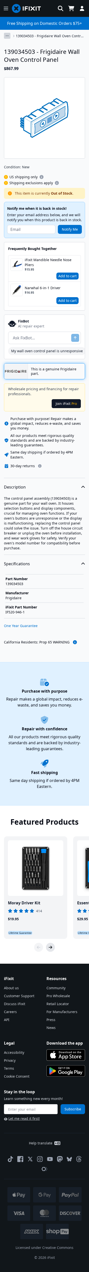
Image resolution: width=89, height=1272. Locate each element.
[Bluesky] (69, 1159)
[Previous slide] (38, 947)
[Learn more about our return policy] (40, 466)
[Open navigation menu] (6, 8)
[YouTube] (50, 1159)
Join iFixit (66, 403)
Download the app (64, 1043)
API (6, 1019)
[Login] (82, 8)
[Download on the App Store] (65, 1055)
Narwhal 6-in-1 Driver (43, 287)
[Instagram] (40, 1159)
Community (56, 988)
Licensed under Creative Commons (44, 1247)
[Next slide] (50, 947)
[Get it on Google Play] (65, 1071)
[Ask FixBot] (75, 338)
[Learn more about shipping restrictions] (42, 177)
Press (50, 1019)
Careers (10, 1011)
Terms (9, 1068)
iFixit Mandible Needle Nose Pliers (48, 262)
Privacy (10, 1060)
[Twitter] (30, 1159)
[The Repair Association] (44, 1169)
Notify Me (70, 229)
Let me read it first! (24, 1118)
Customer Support (19, 995)
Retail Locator (57, 1003)
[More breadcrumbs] (7, 36)
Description (15, 487)
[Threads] (79, 1159)
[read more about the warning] (74, 642)
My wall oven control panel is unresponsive (47, 351)
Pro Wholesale (58, 995)
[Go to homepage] (28, 8)
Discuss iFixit (14, 1003)
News (51, 1027)
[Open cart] (71, 8)
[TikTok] (10, 1159)
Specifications (17, 563)
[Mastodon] (60, 1159)
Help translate (40, 1143)
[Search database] (60, 8)
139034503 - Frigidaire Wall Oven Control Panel (50, 36)
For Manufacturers (61, 1011)
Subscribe (73, 1109)
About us (11, 988)
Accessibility (14, 1052)
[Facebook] (20, 1159)
